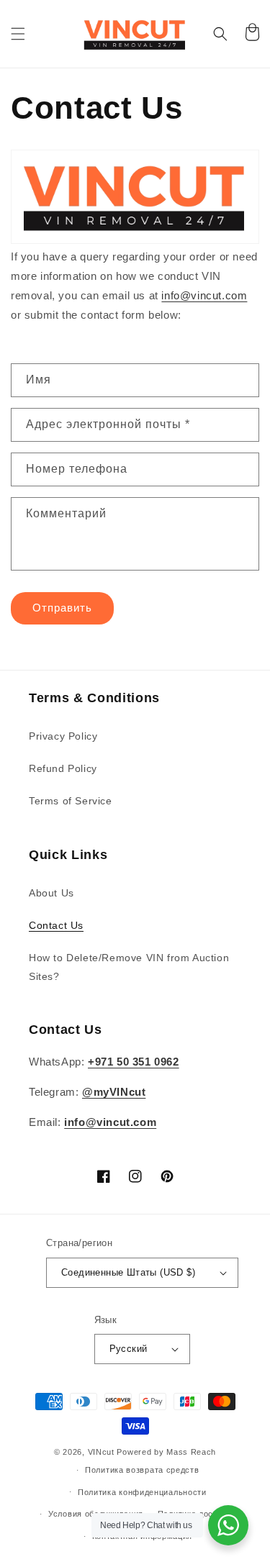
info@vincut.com (204, 295)
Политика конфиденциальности (142, 1492)
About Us (51, 893)
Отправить (62, 607)
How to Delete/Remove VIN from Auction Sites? (129, 966)
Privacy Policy (63, 736)
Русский (128, 1348)
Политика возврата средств (142, 1470)
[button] (18, 34)
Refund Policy (63, 768)
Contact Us (56, 925)
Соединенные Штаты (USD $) (128, 1272)
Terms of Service (70, 801)
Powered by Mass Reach (166, 1452)
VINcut (101, 1452)
